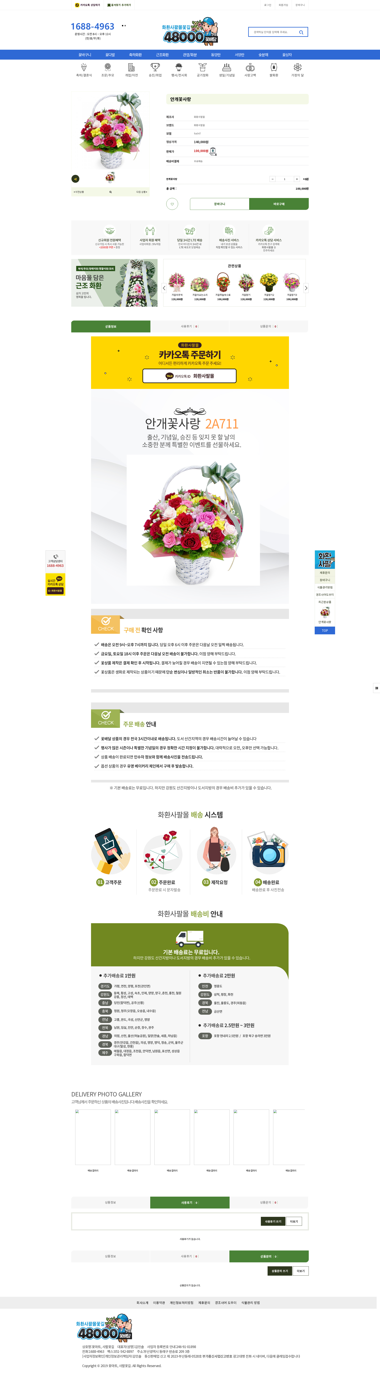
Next (306, 288)
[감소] (273, 179)
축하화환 (135, 54)
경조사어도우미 (325, 595)
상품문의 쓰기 (280, 1271)
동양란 (215, 54)
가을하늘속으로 (223, 294)
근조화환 (162, 54)
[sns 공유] (75, 179)
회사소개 (142, 1302)
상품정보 (110, 326)
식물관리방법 (325, 587)
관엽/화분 (190, 54)
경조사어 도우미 (226, 1302)
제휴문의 (325, 573)
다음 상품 (141, 191)
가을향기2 (269, 294)
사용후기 (189, 326)
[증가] (297, 179)
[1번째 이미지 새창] (110, 177)
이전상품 (79, 191)
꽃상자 (287, 54)
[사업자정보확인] (93, 1356)
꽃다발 (110, 54)
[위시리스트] (172, 204)
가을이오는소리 (200, 294)
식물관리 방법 (250, 1302)
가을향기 (246, 294)
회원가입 (283, 4)
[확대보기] (110, 191)
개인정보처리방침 (182, 1302)
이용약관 (159, 1302)
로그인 (267, 4)
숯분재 (263, 54)
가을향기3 (292, 294)
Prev (164, 288)
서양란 (239, 54)
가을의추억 (177, 294)
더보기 (294, 1221)
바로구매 (279, 204)
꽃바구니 (84, 54)
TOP (325, 630)
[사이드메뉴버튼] (376, 688)
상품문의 (268, 326)
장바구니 (300, 4)
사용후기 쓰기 (273, 1221)
